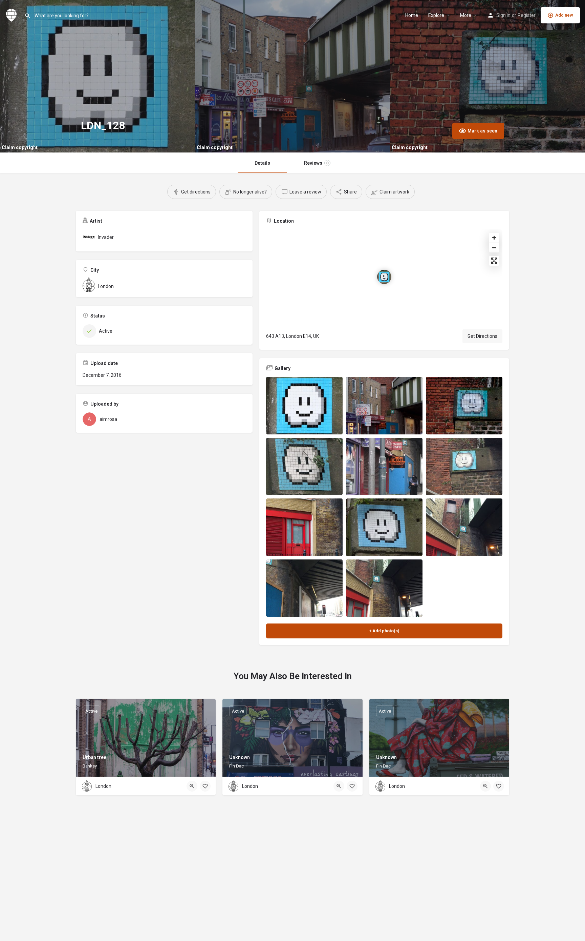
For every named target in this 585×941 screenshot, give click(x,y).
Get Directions (482, 336)
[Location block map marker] (384, 277)
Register (527, 15)
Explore (436, 15)
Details (262, 163)
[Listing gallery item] (304, 405)
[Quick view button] (192, 786)
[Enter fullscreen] (494, 261)
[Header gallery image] (97, 76)
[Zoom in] (494, 238)
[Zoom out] (494, 247)
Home (411, 15)
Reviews (316, 163)
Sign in (503, 15)
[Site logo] (12, 14)
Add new (564, 15)
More (465, 15)
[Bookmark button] (205, 786)
